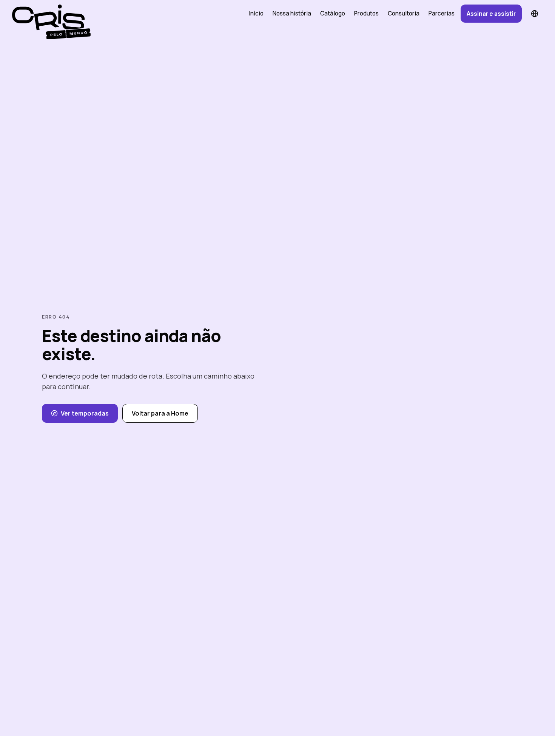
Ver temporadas (85, 413)
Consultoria (403, 13)
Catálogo (332, 13)
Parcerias (442, 13)
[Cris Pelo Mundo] (48, 14)
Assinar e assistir (491, 14)
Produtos (366, 13)
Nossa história (292, 13)
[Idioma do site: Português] (534, 13)
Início (256, 13)
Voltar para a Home (160, 413)
